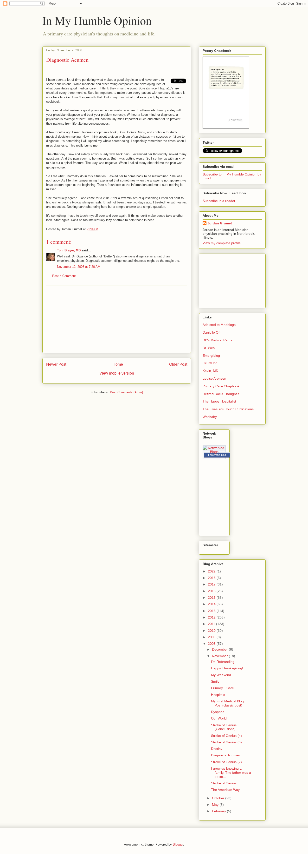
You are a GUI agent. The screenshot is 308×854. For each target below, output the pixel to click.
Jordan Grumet (219, 223)
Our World (219, 718)
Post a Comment (64, 276)
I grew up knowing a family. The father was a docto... (231, 773)
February (219, 811)
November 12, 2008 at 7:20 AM (78, 267)
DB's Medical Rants (217, 340)
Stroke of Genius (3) (226, 742)
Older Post (178, 364)
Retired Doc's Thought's (221, 394)
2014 (212, 604)
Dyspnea (218, 712)
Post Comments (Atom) (126, 392)
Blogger (178, 844)
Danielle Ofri (212, 332)
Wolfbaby (210, 417)
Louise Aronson (214, 378)
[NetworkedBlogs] (214, 452)
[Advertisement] (117, 319)
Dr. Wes (209, 348)
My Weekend (221, 675)
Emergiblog (211, 355)
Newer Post (56, 364)
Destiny (216, 749)
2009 (212, 637)
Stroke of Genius (224, 783)
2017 (212, 584)
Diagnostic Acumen (225, 755)
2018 (212, 578)
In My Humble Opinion (97, 20)
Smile (215, 681)
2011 (212, 624)
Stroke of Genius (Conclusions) (224, 727)
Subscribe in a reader (219, 201)
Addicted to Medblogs (219, 325)
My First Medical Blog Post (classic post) (227, 703)
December (220, 649)
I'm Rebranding (222, 662)
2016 (212, 591)
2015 (212, 597)
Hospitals (218, 695)
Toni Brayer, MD (69, 250)
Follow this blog (217, 454)
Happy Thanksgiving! (227, 668)
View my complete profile (222, 243)
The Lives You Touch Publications (228, 409)
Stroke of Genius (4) (226, 736)
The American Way (225, 790)
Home (118, 364)
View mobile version (116, 373)
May (215, 805)
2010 (212, 630)
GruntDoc (210, 363)
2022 (212, 571)
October (218, 798)
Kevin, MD (210, 371)
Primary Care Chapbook (221, 386)
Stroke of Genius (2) (226, 762)
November (220, 656)
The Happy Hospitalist (219, 401)
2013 (212, 611)
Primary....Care (222, 688)
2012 (212, 617)
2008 (212, 644)
